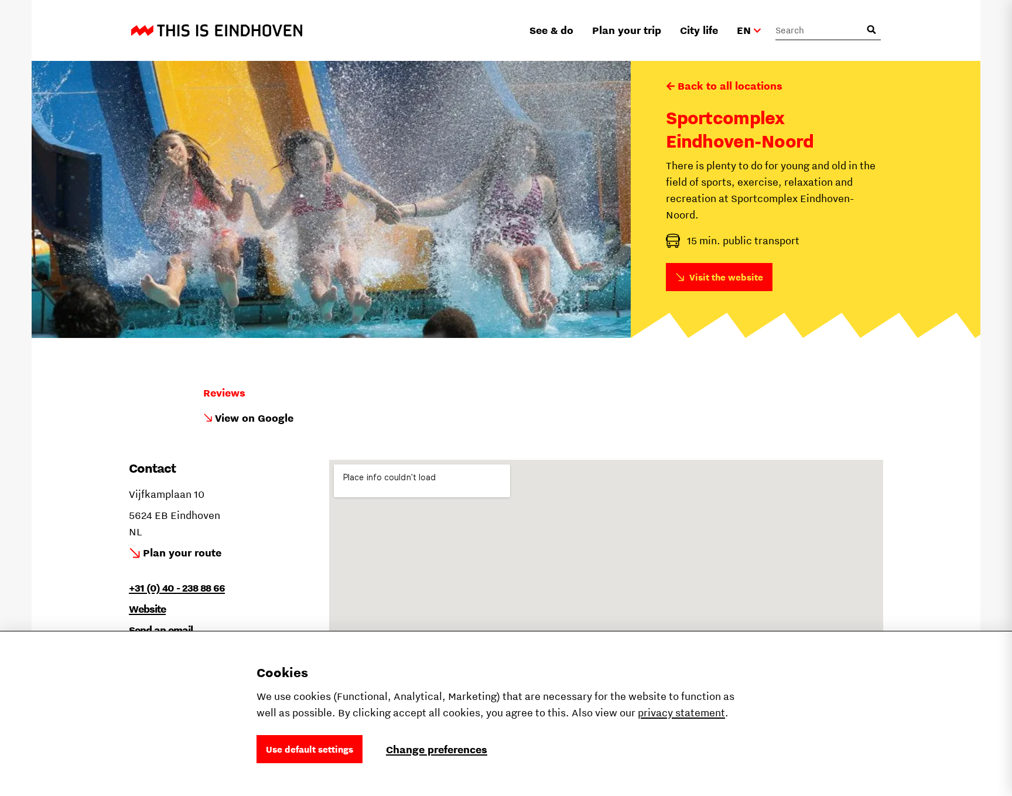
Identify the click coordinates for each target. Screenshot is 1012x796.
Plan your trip (626, 30)
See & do (551, 30)
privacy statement (681, 712)
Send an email (161, 630)
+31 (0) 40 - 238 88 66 (177, 588)
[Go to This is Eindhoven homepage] (216, 30)
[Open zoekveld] (871, 30)
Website (147, 609)
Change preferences (436, 749)
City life (699, 30)
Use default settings (309, 749)
